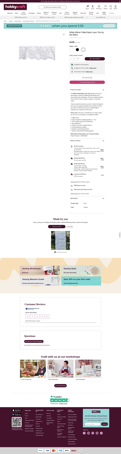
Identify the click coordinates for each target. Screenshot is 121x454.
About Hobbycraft (39, 414)
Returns (26, 415)
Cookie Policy (70, 422)
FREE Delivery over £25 (20, 17)
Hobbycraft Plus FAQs (29, 420)
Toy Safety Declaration (72, 439)
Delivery (26, 413)
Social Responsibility (61, 423)
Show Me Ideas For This (88, 82)
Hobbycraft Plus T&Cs (72, 416)
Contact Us (27, 422)
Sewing (11, 21)
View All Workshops (60, 385)
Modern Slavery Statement (60, 430)
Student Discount (39, 428)
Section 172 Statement (61, 436)
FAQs (26, 418)
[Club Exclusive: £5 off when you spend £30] (60, 26)
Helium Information (39, 435)
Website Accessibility (29, 428)
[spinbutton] (74, 58)
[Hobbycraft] (15, 8)
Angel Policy (70, 425)
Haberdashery (18, 21)
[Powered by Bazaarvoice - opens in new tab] (60, 252)
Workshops (49, 415)
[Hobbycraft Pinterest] (97, 433)
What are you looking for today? (53, 7)
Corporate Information (61, 416)
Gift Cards (38, 426)
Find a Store (38, 419)
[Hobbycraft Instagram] (92, 433)
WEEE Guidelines (71, 441)
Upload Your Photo (56, 226)
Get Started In (49, 418)
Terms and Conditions (72, 414)
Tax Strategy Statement (59, 434)
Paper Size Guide (71, 436)
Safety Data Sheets (72, 443)
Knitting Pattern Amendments (71, 432)
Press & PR (59, 419)
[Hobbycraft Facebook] (84, 433)
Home (5, 21)
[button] (37, 52)
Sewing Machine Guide (50, 423)
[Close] (120, 1)
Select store (93, 68)
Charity (58, 421)
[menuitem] (10, 13)
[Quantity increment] (78, 58)
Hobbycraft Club (39, 421)
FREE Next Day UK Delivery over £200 (74, 17)
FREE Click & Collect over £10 (47, 17)
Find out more (74, 182)
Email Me (104, 424)
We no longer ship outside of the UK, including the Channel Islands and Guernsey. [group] (60, 1)
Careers (58, 414)
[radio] (71, 50)
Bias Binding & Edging (28, 21)
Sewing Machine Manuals (71, 428)
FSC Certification (71, 434)
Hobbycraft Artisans (50, 420)
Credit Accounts (39, 430)
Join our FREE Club (100, 17)
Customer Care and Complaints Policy (29, 426)
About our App (38, 416)
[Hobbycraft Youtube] (88, 433)
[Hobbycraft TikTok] (101, 433)
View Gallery (70, 226)
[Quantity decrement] (71, 58)
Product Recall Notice (29, 430)
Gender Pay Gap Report (60, 427)
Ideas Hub (49, 413)
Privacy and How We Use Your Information (72, 420)
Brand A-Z (38, 423)
